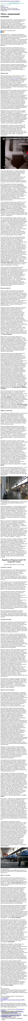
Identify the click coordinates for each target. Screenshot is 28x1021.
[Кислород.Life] (4, 7)
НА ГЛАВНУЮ (4, 998)
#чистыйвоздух (4, 4)
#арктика (3, 3)
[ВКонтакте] (1, 32)
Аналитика (13, 1)
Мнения (18, 1)
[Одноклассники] (3, 32)
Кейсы (2, 1)
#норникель (14, 3)
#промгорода (21, 3)
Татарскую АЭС (14, 79)
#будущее (7, 3)
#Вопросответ (7, 1)
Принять (25, 1015)
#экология (9, 4)
